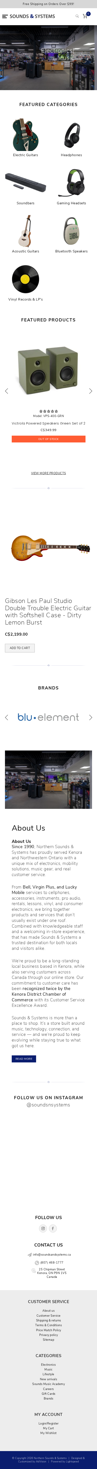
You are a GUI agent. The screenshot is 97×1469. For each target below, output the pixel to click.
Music (48, 1369)
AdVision (41, 1461)
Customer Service (49, 1316)
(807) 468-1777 (52, 1262)
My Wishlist (48, 1433)
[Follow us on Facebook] (53, 1228)
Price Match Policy (48, 1330)
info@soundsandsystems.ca (52, 1255)
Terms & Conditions (48, 1325)
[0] (85, 16)
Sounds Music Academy (48, 1384)
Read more (24, 1059)
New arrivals (48, 1379)
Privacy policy (48, 1335)
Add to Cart (20, 648)
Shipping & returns (48, 1320)
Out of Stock (48, 439)
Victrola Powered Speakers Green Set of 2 (48, 423)
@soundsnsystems (48, 1104)
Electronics (48, 1365)
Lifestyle (48, 1374)
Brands (48, 1398)
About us (48, 1311)
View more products (48, 473)
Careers (48, 1389)
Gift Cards (48, 1394)
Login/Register (49, 1423)
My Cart (48, 1428)
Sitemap (48, 1340)
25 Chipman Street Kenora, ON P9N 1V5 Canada (52, 1273)
